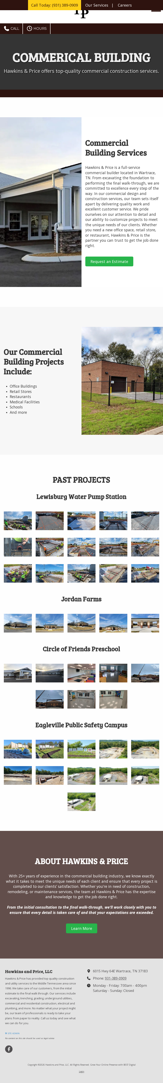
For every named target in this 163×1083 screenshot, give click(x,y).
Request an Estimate (109, 261)
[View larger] (18, 520)
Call (14, 29)
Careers (125, 5)
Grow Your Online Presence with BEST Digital (113, 1064)
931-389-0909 (115, 978)
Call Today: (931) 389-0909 (54, 5)
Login (81, 1071)
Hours (40, 29)
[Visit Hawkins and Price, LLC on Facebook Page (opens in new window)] (9, 1049)
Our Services (96, 5)
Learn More (81, 928)
